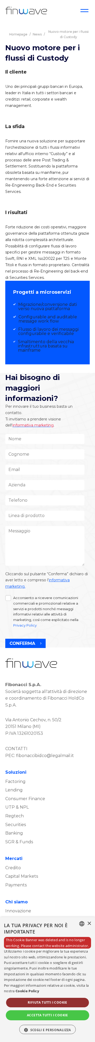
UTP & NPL (17, 807)
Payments (16, 884)
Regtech (14, 815)
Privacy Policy (25, 625)
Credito (13, 867)
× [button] (89, 924)
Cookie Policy (27, 991)
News (37, 34)
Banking (14, 833)
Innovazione (18, 910)
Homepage (18, 34)
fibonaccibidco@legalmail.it (45, 755)
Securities (15, 824)
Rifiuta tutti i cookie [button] (47, 1002)
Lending (14, 789)
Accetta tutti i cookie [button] (47, 1015)
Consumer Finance (25, 798)
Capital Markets (21, 876)
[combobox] (81, 923)
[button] (47, 1029)
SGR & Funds (19, 841)
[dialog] (47, 979)
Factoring (15, 781)
